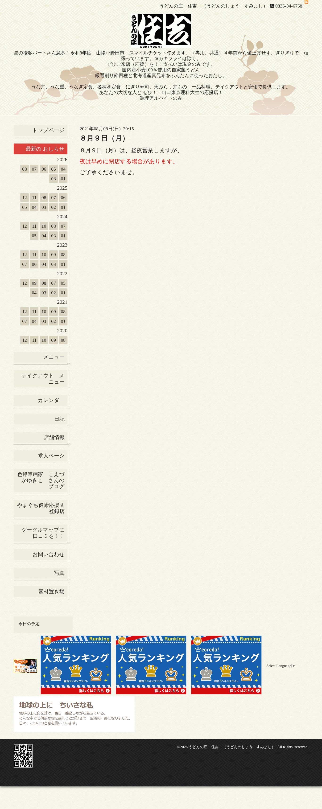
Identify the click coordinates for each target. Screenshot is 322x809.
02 (53, 207)
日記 (59, 419)
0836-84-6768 (288, 5)
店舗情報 (54, 437)
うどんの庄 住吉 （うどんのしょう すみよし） (232, 747)
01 (63, 178)
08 (24, 169)
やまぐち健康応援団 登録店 (42, 508)
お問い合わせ (49, 554)
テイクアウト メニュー (43, 379)
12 (24, 197)
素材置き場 (51, 591)
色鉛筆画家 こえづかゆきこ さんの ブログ (41, 480)
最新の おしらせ (45, 149)
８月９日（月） (104, 138)
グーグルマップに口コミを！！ (43, 533)
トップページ (48, 130)
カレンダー (51, 400)
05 (53, 169)
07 (34, 169)
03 (53, 178)
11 (34, 197)
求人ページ (51, 456)
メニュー (54, 357)
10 (43, 226)
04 (63, 169)
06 (43, 169)
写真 (59, 573)
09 (53, 254)
